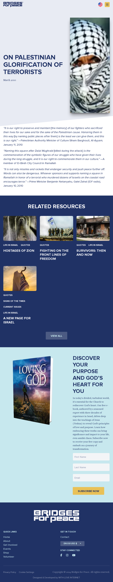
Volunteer (8, 556)
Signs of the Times (14, 301)
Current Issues (12, 307)
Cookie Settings (26, 572)
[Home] (13, 4)
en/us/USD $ (70, 543)
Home (6, 537)
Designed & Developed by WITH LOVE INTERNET (56, 577)
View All (56, 336)
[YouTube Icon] (73, 555)
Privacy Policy (9, 572)
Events (7, 548)
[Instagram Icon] (67, 555)
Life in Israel (10, 245)
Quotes (25, 245)
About (6, 541)
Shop (6, 552)
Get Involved (10, 544)
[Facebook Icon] (61, 555)
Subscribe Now (88, 491)
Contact (64, 537)
